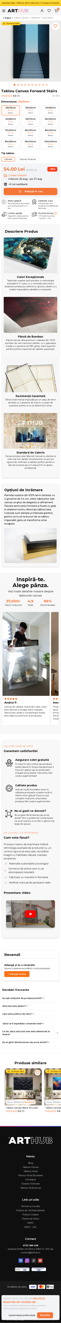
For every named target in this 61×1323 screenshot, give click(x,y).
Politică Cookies (30, 1214)
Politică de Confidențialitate (30, 1210)
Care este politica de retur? (17, 1014)
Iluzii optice (48, 18)
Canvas (8, 159)
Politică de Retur (30, 1218)
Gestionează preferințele (22, 1315)
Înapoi (8, 18)
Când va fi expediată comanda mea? (22, 1023)
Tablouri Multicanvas (30, 1188)
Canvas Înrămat (28, 159)
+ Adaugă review (17, 974)
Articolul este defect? (14, 1006)
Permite (45, 1315)
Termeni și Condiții (30, 1206)
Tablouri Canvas (21, 18)
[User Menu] (42, 10)
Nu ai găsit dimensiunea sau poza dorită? (25, 1042)
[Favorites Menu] (49, 10)
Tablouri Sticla (31, 1171)
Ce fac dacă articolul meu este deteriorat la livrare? (26, 1033)
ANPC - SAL (30, 1227)
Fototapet (30, 1179)
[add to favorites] (55, 26)
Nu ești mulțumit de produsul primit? (22, 998)
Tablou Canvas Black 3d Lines (22, 1107)
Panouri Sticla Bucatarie (30, 1175)
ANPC (30, 1223)
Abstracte (35, 18)
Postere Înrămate (30, 1183)
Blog (30, 1163)
